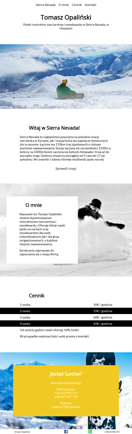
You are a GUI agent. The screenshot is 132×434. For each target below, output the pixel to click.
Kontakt (90, 5)
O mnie (64, 5)
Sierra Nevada (45, 5)
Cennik (77, 5)
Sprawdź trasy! (66, 168)
